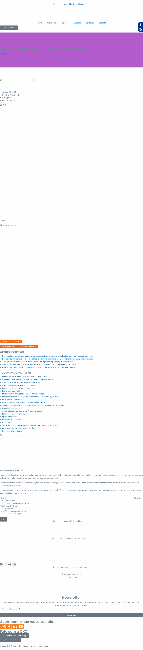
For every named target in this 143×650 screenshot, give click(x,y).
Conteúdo (90, 23)
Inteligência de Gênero (12, 419)
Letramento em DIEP (11, 391)
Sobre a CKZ (52, 23)
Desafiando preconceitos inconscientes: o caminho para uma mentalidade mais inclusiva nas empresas (47, 359)
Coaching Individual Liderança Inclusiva (19, 385)
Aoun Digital (16, 514)
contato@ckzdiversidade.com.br (15, 503)
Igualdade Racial (9, 416)
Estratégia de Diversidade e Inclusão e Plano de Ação (25, 377)
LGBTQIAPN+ (7, 422)
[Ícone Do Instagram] (3, 626)
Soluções (66, 23)
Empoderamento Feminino (14, 414)
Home (39, 23)
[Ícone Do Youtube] (21, 626)
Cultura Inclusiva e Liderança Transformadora (22, 411)
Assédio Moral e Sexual (12, 408)
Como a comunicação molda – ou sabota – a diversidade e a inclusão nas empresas (39, 364)
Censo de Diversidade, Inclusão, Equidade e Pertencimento (27, 379)
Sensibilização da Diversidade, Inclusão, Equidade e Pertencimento (31, 425)
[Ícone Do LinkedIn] (15, 626)
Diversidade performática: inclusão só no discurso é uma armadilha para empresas (38, 367)
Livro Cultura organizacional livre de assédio (19, 346)
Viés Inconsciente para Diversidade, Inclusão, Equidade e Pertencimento (33, 405)
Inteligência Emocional (12, 399)
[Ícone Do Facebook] (9, 626)
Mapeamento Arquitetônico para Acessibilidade (23, 394)
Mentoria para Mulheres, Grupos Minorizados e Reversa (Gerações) (31, 396)
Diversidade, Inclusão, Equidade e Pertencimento (23, 402)
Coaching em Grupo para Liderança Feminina (22, 382)
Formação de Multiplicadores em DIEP (19, 388)
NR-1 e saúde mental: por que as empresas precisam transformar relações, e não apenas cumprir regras (48, 356)
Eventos (77, 23)
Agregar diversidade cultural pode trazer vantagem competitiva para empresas (37, 361)
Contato (102, 23)
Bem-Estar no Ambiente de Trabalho (18, 428)
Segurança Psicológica (12, 431)
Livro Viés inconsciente (11, 341)
